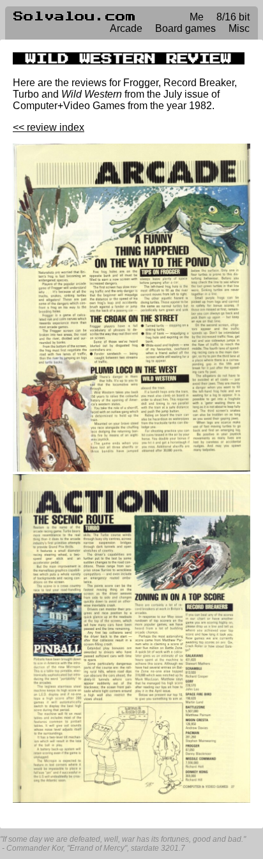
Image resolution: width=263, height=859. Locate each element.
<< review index (48, 127)
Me (197, 16)
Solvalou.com (74, 16)
